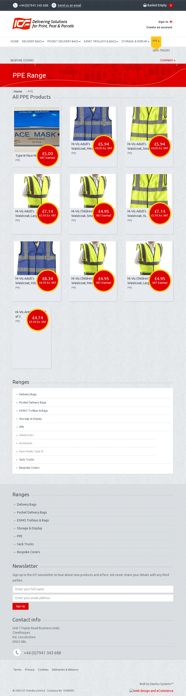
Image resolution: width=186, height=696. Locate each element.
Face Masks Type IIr (31, 451)
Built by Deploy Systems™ (157, 683)
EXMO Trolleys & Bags (100, 41)
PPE (155, 40)
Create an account (159, 27)
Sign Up (20, 606)
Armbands (25, 443)
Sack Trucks (161, 50)
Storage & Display (134, 41)
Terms (17, 669)
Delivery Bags (32, 41)
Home (15, 41)
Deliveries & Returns (65, 669)
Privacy (29, 669)
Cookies (43, 669)
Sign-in (163, 21)
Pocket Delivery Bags (62, 41)
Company (166, 60)
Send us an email (69, 5)
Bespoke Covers (22, 60)
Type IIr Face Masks (29, 155)
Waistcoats (26, 435)
